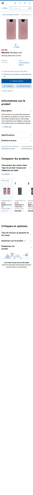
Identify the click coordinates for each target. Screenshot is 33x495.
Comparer (9, 86)
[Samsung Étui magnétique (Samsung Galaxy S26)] (19, 195)
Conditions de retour (8, 149)
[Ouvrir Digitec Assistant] (24, 3)
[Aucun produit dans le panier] (29, 3)
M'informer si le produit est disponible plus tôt (17, 75)
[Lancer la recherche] (11, 8)
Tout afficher (5, 174)
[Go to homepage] (2, 3)
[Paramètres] (15, 3)
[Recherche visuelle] (29, 8)
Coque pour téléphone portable (10, 14)
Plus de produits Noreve (24, 63)
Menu (5, 8)
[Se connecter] (20, 3)
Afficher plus (7, 127)
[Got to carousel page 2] (16, 44)
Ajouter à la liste (25, 86)
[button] (16, 71)
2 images (16, 47)
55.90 (4, 50)
